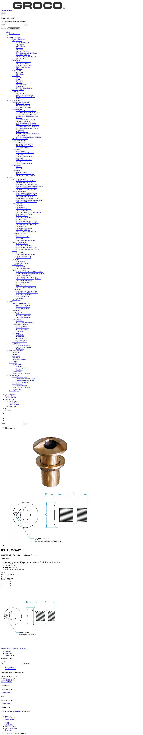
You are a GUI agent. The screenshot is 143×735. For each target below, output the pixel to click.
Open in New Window (19, 648)
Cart (3, 12)
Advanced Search (10, 726)
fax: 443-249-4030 (6, 682)
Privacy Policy (9, 720)
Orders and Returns (11, 728)
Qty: (2, 663)
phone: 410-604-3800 (7, 680)
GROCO (4, 28)
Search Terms (9, 725)
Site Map (7, 723)
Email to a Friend (10, 667)
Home (6, 427)
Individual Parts (9, 655)
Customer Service (10, 718)
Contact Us (8, 730)
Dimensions (8, 653)
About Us (8, 716)
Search (3, 25)
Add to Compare (10, 669)
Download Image (6, 648)
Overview (8, 651)
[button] (10, 399)
